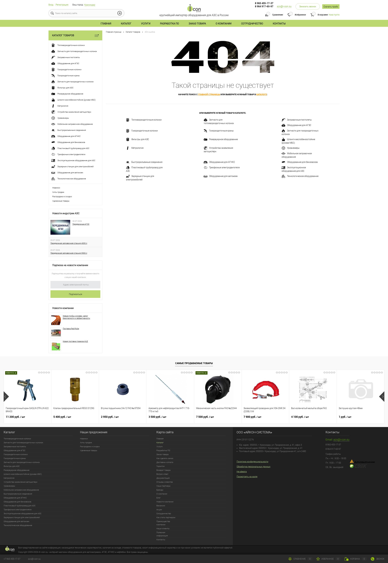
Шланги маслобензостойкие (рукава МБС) (298, 141)
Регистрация (62, 4)
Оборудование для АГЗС (299, 125)
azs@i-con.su (284, 6)
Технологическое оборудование (302, 176)
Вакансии (160, 505)
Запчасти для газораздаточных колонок (300, 132)
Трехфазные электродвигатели (224, 167)
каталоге (261, 94)
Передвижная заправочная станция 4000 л (68, 243)
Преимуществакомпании (163, 523)
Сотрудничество (252, 23)
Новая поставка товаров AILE (75, 341)
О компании (223, 23)
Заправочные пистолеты (299, 120)
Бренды (159, 490)
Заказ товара (197, 23)
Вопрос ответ (162, 474)
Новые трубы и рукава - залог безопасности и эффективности (76, 317)
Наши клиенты (163, 528)
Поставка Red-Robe (71, 329)
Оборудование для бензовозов (302, 162)
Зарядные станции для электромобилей (140, 178)
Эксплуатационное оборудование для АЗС (294, 169)
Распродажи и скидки (62, 196)
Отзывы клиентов (164, 482)
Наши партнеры (163, 486)
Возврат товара (163, 470)
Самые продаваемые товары (194, 363)
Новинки (56, 188)
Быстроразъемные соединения (146, 162)
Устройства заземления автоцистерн (218, 150)
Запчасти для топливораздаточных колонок (219, 121)
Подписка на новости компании (70, 265)
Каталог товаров (63, 35)
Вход (50, 4)
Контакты (279, 23)
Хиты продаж (58, 192)
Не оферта (242, 471)
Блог (158, 498)
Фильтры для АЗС (140, 139)
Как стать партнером (165, 517)
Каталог (126, 23)
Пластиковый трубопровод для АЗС (144, 169)
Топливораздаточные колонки (146, 120)
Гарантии (160, 466)
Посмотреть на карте (247, 476)
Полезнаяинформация (162, 534)
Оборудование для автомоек (223, 176)
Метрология (137, 148)
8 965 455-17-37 (264, 3)
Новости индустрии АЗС (65, 213)
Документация (163, 478)
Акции (159, 509)
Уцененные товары (60, 201)
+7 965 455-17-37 (12, 559)
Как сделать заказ (164, 458)
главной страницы (209, 94)
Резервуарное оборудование (223, 139)
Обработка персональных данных (253, 466)
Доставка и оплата (164, 462)
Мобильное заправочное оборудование (297, 155)
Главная (106, 23)
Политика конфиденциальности (252, 461)
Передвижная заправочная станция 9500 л (68, 253)
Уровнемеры (293, 148)
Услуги (145, 23)
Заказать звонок (307, 6)
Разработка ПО (169, 23)
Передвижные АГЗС (80, 224)
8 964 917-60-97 (264, 6)
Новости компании (63, 308)
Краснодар (89, 5)
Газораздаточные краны (221, 130)
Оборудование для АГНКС (222, 162)
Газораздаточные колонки (144, 130)
